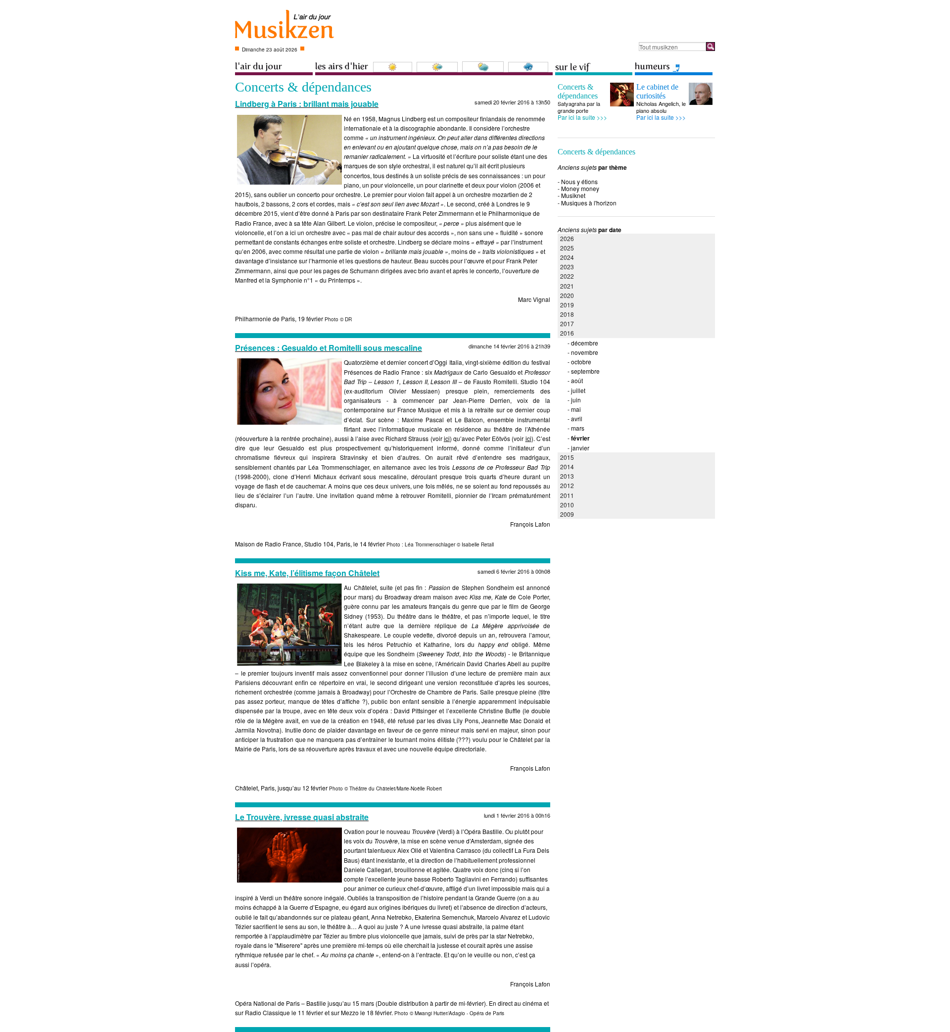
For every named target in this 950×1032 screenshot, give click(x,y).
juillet (578, 390)
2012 (567, 485)
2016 (567, 333)
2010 (567, 504)
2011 (567, 495)
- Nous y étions (578, 181)
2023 (567, 266)
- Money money (578, 188)
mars (577, 428)
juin (576, 399)
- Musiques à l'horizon (587, 202)
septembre (585, 371)
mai (576, 409)
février (580, 438)
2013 (567, 476)
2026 (567, 238)
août (577, 380)
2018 (567, 314)
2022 (567, 276)
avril (576, 418)
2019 (567, 304)
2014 (567, 466)
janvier (580, 447)
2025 (567, 248)
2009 (567, 514)
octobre (581, 361)
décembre (584, 343)
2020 (567, 295)
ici (447, 438)
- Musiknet (571, 195)
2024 (567, 257)
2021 (567, 286)
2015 (567, 457)
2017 (567, 323)
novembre (584, 352)
